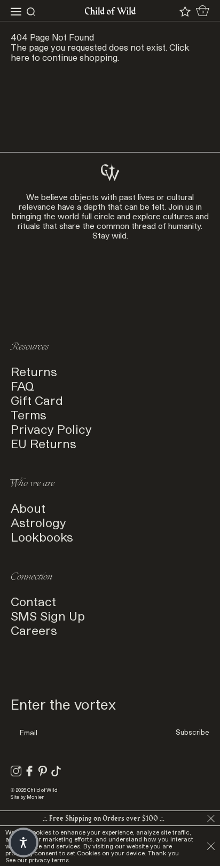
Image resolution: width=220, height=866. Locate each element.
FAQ (22, 385)
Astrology (38, 522)
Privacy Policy (51, 429)
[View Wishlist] (185, 12)
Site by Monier (27, 797)
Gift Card (37, 400)
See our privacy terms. (37, 859)
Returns (34, 371)
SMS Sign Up (48, 615)
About (28, 507)
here (20, 57)
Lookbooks (42, 536)
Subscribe (192, 732)
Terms (28, 414)
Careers (34, 630)
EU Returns (43, 443)
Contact (33, 601)
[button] (23, 842)
